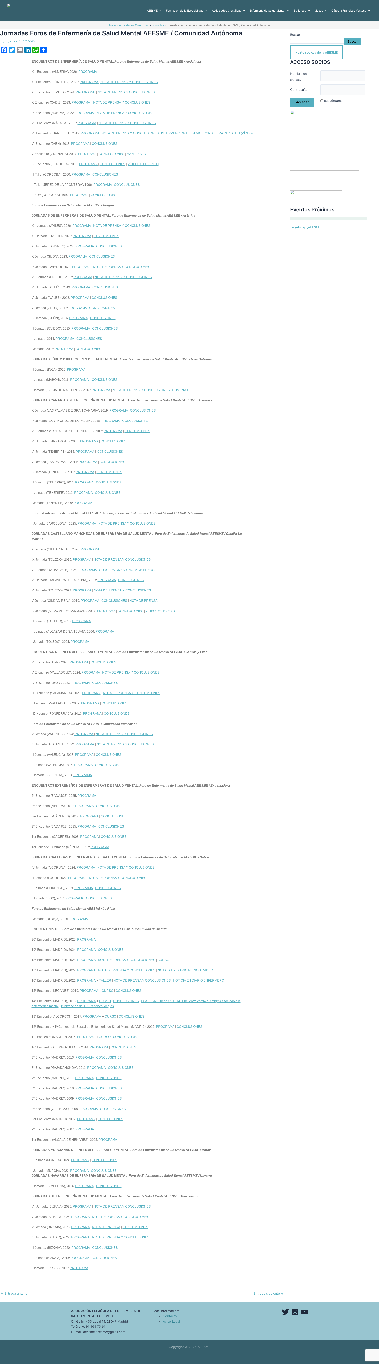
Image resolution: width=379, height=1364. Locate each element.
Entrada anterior (14, 1293)
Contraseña (298, 90)
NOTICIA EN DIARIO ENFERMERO (198, 980)
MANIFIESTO (136, 154)
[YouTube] (304, 1311)
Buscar (295, 35)
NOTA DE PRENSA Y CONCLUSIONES (129, 82)
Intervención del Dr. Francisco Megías (87, 1006)
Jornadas (28, 41)
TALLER (105, 980)
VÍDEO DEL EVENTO (143, 164)
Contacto (170, 1316)
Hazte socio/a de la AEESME (316, 52)
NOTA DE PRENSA (143, 600)
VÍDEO (208, 970)
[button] (159, 10)
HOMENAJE (181, 390)
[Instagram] (294, 1311)
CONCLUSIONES (104, 143)
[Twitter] (285, 1311)
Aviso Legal (171, 1321)
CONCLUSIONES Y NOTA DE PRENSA (128, 570)
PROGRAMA (87, 71)
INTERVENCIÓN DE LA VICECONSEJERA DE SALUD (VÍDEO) (207, 133)
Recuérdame (333, 101)
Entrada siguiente (269, 1293)
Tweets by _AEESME (305, 227)
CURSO (163, 960)
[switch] (142, 1170)
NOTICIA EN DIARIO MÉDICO (179, 970)
